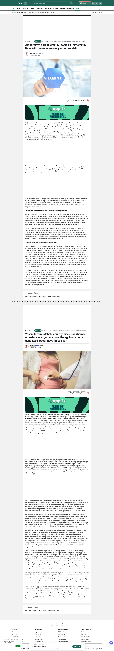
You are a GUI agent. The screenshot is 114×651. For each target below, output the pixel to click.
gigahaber (33, 53)
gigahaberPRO (86, 3)
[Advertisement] (57, 28)
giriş (40, 296)
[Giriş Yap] (96, 3)
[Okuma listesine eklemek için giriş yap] (87, 100)
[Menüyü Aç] (25, 3)
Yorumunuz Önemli (32, 293)
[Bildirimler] (100, 3)
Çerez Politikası (7, 646)
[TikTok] (62, 624)
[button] (93, 3)
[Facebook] (52, 624)
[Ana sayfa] (13, 8)
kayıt (51, 296)
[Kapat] (83, 645)
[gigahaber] (17, 3)
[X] (57, 624)
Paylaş (100, 648)
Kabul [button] (18, 646)
